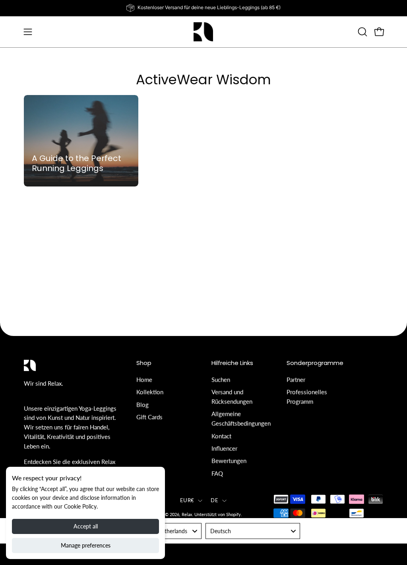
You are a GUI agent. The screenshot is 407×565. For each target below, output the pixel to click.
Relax (187, 514)
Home (144, 379)
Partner (296, 379)
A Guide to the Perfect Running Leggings (76, 163)
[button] (361, 31)
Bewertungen (228, 460)
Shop (143, 363)
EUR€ (187, 500)
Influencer (224, 448)
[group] (203, 8)
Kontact (221, 435)
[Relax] (203, 31)
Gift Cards (149, 416)
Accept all (86, 526)
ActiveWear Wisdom (203, 79)
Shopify (233, 514)
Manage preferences (85, 545)
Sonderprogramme (315, 363)
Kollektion (149, 392)
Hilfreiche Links (232, 363)
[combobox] (252, 531)
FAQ (217, 473)
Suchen (220, 379)
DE (214, 500)
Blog (142, 404)
